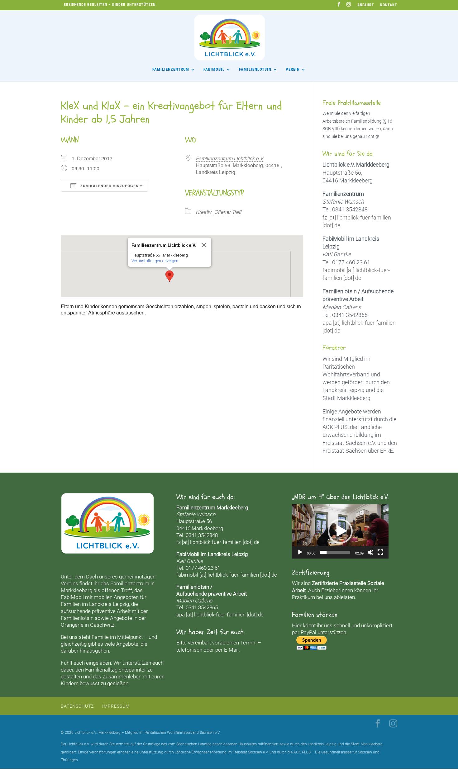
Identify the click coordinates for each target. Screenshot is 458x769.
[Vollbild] (380, 552)
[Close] (203, 245)
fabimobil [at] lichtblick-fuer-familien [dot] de (226, 575)
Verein (293, 69)
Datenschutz (77, 706)
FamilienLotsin (255, 69)
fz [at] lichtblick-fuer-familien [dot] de (218, 542)
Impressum (116, 706)
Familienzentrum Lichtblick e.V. (230, 158)
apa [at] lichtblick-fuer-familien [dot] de (220, 614)
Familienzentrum (170, 69)
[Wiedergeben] (300, 552)
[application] (340, 531)
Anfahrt (365, 5)
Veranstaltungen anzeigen (154, 260)
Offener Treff (228, 211)
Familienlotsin (77, 618)
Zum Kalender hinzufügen (109, 185)
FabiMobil (214, 69)
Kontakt (388, 5)
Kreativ (204, 211)
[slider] (335, 552)
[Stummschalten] (370, 552)
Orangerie (72, 625)
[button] (169, 276)
